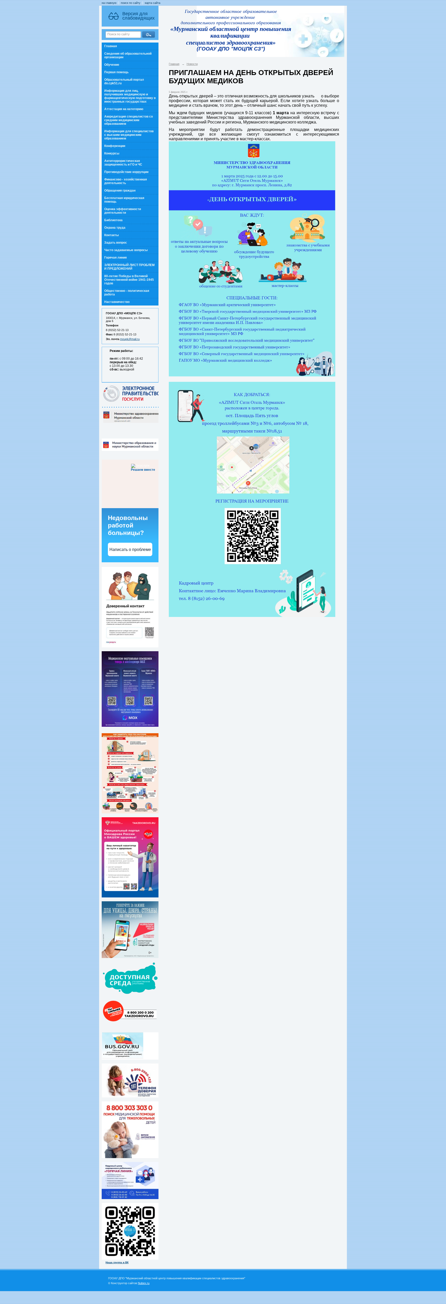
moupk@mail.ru (130, 339)
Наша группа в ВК (117, 1262)
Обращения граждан (120, 190)
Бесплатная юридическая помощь (124, 199)
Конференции (114, 146)
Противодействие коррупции (126, 172)
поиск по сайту (130, 2)
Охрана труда (114, 227)
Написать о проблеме (130, 549)
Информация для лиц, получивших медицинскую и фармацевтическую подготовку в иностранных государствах (130, 96)
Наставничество (117, 302)
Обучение (111, 65)
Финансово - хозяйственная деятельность (125, 181)
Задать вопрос (115, 242)
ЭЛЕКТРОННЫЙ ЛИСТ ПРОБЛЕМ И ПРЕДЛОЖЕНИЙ (129, 266)
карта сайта (152, 2)
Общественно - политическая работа (126, 292)
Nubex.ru (143, 1283)
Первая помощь (116, 72)
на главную (109, 2)
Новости (192, 63)
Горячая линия (115, 257)
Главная (110, 46)
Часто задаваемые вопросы (126, 250)
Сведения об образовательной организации (128, 55)
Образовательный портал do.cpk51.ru (124, 81)
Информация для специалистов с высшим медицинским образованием (129, 134)
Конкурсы (111, 153)
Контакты (111, 235)
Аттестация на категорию (123, 109)
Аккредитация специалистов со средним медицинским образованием (128, 120)
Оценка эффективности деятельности (122, 210)
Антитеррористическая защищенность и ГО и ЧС (123, 162)
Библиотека (113, 220)
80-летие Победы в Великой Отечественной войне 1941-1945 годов (129, 279)
